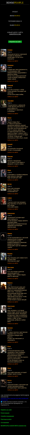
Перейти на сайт (15, 41)
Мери (9, 170)
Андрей (9, 144)
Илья (9, 346)
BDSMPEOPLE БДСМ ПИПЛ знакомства (13, 425)
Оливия (9, 50)
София (9, 198)
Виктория (10, 267)
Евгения (10, 328)
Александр (11, 213)
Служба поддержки (7, 416)
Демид (9, 233)
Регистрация (5, 413)
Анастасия (11, 306)
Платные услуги (6, 419)
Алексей (10, 85)
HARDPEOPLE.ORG (15, 34)
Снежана (10, 65)
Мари (9, 368)
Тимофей (10, 101)
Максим (10, 156)
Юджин (9, 253)
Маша (9, 118)
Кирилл (9, 283)
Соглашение (5, 422)
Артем (9, 184)
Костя (9, 380)
